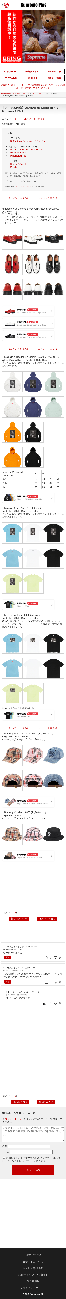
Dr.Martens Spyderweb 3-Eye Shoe (28, 141)
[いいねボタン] (46, 958)
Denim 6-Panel (18, 164)
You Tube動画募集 (33, 1268)
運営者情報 (33, 1281)
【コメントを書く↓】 (46, 198)
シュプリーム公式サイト (23, 186)
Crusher (14, 167)
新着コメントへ (19, 918)
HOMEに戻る (20, 1101)
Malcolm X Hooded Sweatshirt (26, 149)
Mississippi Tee (18, 155)
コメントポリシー (14, 1119)
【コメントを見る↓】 (19, 198)
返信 (8, 957)
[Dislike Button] (55, 958)
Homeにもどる (33, 1255)
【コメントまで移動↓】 (34, 118)
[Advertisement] (33, 887)
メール (5, 1151)
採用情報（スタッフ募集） (33, 1274)
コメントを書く (47, 918)
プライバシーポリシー (33, 1288)
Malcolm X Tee (18, 152)
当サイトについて (33, 1261)
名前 (4, 1146)
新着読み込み (46, 1101)
